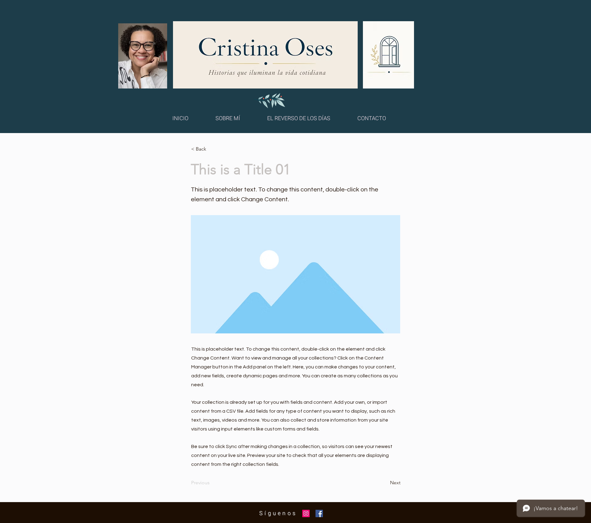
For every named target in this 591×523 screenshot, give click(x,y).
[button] (211, 149)
